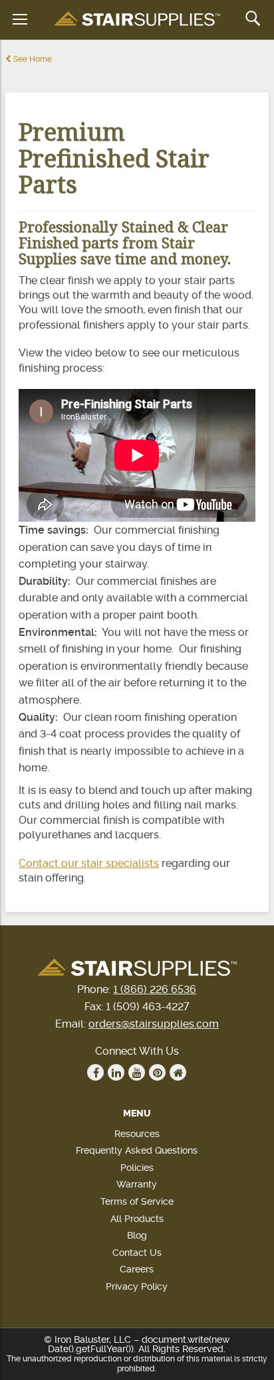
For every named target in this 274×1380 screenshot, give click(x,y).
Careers (137, 1269)
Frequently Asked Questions (137, 1150)
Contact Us (137, 1252)
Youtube (136, 1072)
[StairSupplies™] (137, 19)
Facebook (95, 1072)
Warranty (136, 1184)
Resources (137, 1133)
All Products (137, 1218)
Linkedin (116, 1072)
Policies (137, 1167)
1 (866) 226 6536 (154, 989)
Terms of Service (137, 1201)
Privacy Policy (137, 1286)
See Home (31, 59)
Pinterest (157, 1072)
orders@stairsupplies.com (153, 1024)
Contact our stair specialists (89, 863)
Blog (137, 1235)
